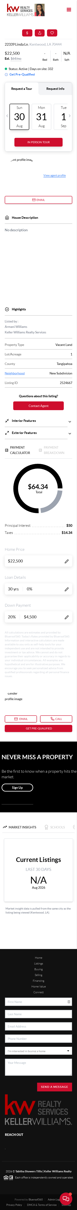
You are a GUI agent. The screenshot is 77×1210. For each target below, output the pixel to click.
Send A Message (54, 1086)
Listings (38, 963)
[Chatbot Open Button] (66, 1199)
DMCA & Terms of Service (42, 1204)
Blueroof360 (36, 1199)
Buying (38, 969)
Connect (38, 992)
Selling (38, 975)
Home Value (38, 986)
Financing (38, 980)
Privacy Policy (14, 1204)
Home (38, 957)
